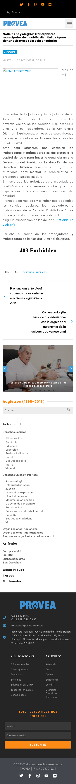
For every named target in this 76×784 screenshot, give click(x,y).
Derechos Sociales (14, 432)
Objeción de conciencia (20, 503)
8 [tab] (53, 390)
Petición (11, 515)
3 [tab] (31, 390)
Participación (14, 507)
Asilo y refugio (14, 481)
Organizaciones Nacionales (20, 529)
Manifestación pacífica (20, 500)
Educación (12, 446)
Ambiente (12, 442)
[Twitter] (21, 4)
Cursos (8, 575)
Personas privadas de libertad (24, 511)
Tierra (9, 464)
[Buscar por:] (38, 410)
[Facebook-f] (28, 4)
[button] (69, 23)
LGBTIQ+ (8, 555)
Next (71, 369)
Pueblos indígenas (17, 453)
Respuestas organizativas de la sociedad (28, 536)
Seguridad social (16, 460)
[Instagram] (35, 4)
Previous (5, 369)
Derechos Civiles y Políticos (20, 474)
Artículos (10, 544)
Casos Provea (13, 570)
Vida (8, 522)
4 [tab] (36, 390)
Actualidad (9, 52)
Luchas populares (14, 558)
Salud (9, 457)
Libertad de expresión (19, 492)
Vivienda (11, 468)
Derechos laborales (34, 272)
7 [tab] (49, 390)
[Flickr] (50, 4)
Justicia (10, 488)
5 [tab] (40, 390)
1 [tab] (22, 390)
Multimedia (12, 581)
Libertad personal (16, 496)
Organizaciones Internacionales (23, 532)
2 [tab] (27, 390)
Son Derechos (12, 562)
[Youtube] (42, 4)
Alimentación (14, 438)
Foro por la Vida (12, 551)
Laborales (12, 449)
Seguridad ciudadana (19, 518)
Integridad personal (18, 485)
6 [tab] (44, 390)
